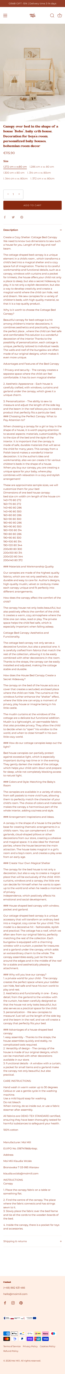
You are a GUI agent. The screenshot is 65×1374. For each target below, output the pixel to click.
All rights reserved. (31, 1360)
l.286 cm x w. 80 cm (42, 166)
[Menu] (5, 15)
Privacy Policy (30, 1346)
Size (5, 161)
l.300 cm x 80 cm (13, 172)
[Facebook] (5, 1302)
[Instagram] (13, 1302)
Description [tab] (10, 229)
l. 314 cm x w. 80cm (39, 172)
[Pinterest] (21, 1302)
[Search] (52, 16)
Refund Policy (10, 1351)
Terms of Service (12, 1346)
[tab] (32, 735)
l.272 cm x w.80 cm (15, 166)
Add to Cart (33, 205)
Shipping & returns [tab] (15, 1241)
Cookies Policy (47, 1346)
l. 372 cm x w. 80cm (42, 178)
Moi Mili (15, 1360)
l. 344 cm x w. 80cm (15, 178)
